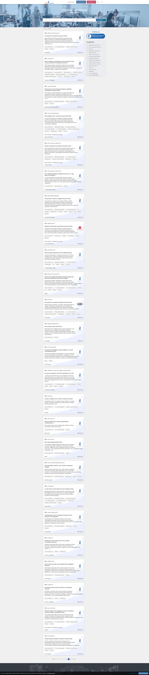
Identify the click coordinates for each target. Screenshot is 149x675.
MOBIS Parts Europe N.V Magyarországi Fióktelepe (59, 370)
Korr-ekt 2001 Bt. (51, 608)
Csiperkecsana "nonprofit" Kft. (54, 171)
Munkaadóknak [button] (91, 2)
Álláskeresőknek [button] (81, 2)
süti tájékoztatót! (51, 673)
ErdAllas (45, 28)
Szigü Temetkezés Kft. (53, 512)
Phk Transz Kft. (51, 418)
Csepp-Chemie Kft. (52, 86)
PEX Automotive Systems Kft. (54, 143)
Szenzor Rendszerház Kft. (53, 113)
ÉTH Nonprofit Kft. (52, 347)
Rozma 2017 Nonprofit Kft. (54, 274)
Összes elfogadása (143, 673)
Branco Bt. (50, 396)
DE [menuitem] (102, 2)
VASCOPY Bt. (51, 58)
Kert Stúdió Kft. (51, 636)
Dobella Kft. (50, 537)
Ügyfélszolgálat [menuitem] (71, 2)
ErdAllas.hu (81, 667)
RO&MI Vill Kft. (51, 561)
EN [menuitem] (98, 2)
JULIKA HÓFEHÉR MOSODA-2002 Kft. (56, 462)
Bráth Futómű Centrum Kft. (54, 33)
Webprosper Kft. (51, 223)
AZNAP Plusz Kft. (51, 250)
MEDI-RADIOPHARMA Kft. (53, 195)
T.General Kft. (51, 486)
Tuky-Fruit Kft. (51, 439)
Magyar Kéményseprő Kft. (53, 323)
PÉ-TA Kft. (50, 299)
